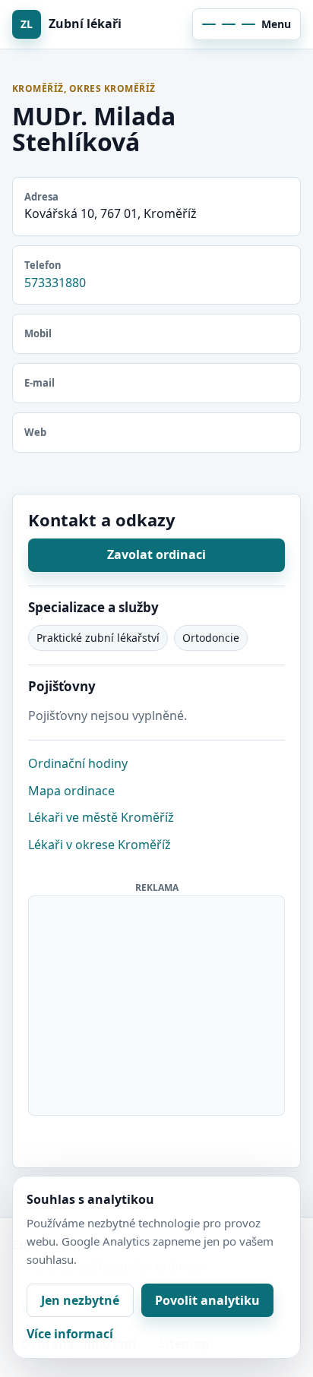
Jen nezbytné (80, 1300)
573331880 (55, 282)
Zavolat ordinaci (156, 554)
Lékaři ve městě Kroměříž (101, 817)
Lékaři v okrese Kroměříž (99, 844)
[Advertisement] (157, 1002)
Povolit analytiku (207, 1300)
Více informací (70, 1333)
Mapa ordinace (71, 790)
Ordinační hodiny (78, 763)
